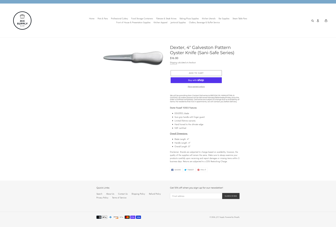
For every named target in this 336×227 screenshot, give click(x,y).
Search (99, 193)
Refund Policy (155, 193)
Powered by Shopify (232, 217)
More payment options (196, 86)
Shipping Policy (138, 193)
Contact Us (123, 193)
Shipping (173, 62)
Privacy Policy (102, 197)
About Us (110, 193)
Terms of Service (119, 197)
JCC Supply (220, 217)
